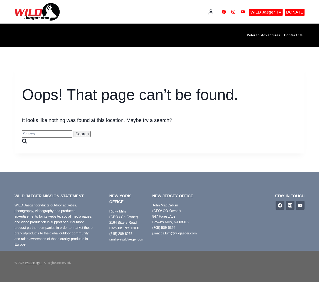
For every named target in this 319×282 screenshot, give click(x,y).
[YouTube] (243, 12)
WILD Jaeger (33, 263)
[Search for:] (48, 133)
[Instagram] (233, 12)
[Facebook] (224, 12)
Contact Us (293, 35)
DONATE (294, 12)
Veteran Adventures (263, 35)
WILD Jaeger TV (265, 12)
